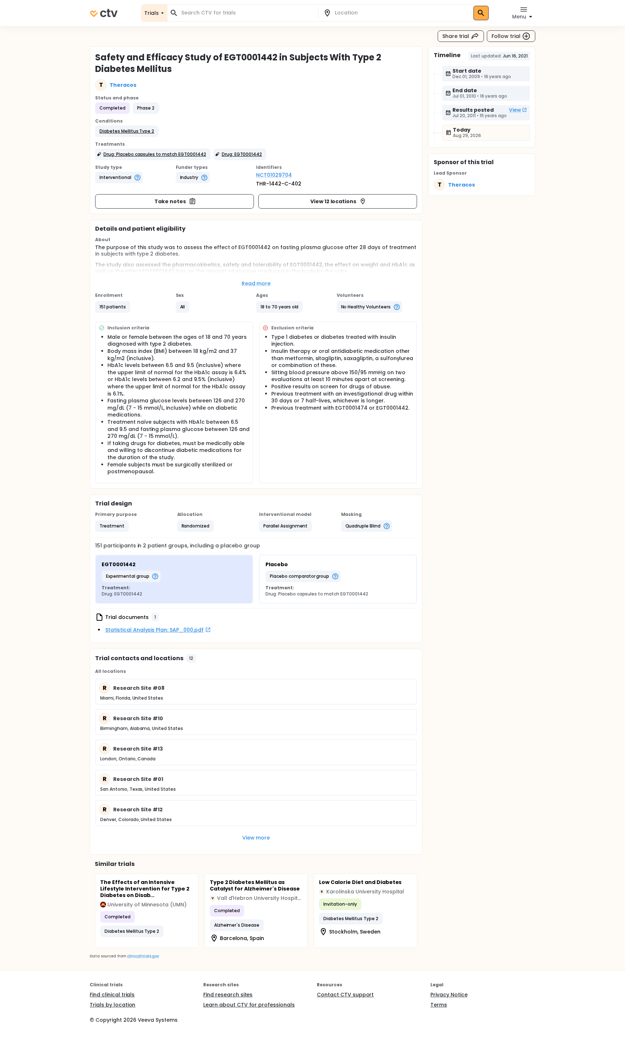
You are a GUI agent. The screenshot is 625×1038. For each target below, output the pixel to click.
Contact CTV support (345, 994)
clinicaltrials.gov (143, 956)
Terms (438, 1004)
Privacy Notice (449, 994)
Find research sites (227, 994)
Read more (256, 283)
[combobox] (247, 13)
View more (256, 837)
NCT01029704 (274, 175)
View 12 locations (333, 201)
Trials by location (112, 1004)
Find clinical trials (112, 994)
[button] (126, 131)
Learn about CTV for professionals (249, 1004)
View (515, 110)
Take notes (170, 201)
